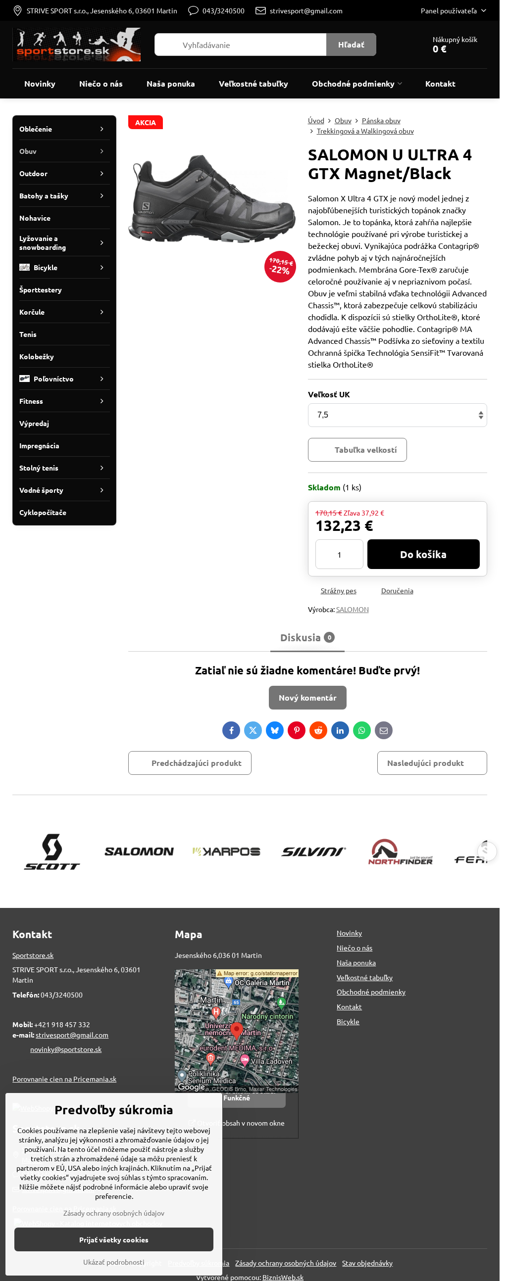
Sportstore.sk (32, 954)
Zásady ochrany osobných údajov (285, 1262)
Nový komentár (308, 697)
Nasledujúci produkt (425, 763)
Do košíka (423, 554)
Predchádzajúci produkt (197, 763)
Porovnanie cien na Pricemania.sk (64, 1078)
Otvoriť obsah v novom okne (240, 1122)
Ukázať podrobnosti (114, 1261)
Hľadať (351, 44)
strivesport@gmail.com (72, 1034)
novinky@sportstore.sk (65, 1048)
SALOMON (352, 609)
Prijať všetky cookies (114, 1239)
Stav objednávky (367, 1262)
